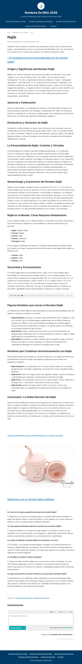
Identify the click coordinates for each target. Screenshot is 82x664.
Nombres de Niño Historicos (66, 21)
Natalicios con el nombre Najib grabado (30, 499)
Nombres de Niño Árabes (20, 32)
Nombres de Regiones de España (41, 21)
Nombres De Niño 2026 (41, 12)
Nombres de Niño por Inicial (16, 21)
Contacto (60, 657)
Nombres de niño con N (41, 598)
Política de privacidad (48, 657)
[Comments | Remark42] (41, 625)
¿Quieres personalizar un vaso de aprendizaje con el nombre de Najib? (35, 435)
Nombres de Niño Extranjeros (35, 26)
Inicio (9, 32)
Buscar (54, 26)
